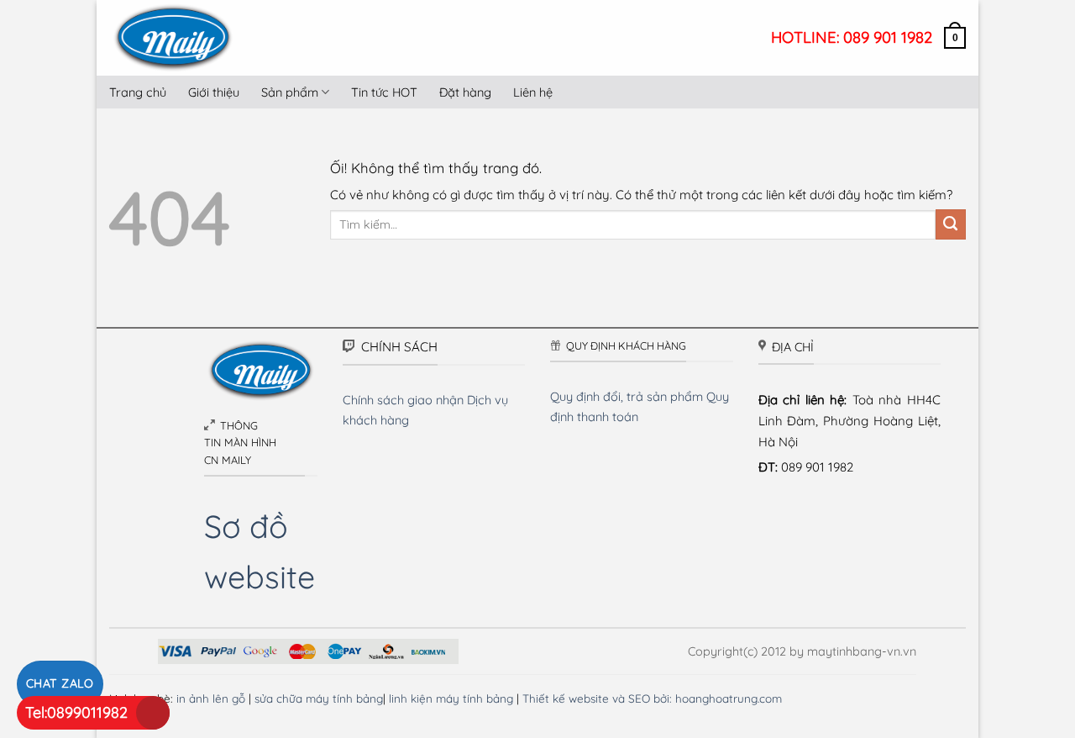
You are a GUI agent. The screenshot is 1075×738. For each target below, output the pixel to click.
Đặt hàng (465, 92)
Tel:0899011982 (76, 712)
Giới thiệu (213, 92)
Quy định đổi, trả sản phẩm (626, 396)
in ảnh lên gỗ (210, 698)
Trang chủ (137, 92)
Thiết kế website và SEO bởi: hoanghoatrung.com (652, 698)
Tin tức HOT (384, 92)
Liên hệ (533, 92)
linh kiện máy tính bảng (451, 698)
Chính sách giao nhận (403, 400)
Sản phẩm (289, 92)
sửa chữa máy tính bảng (318, 698)
